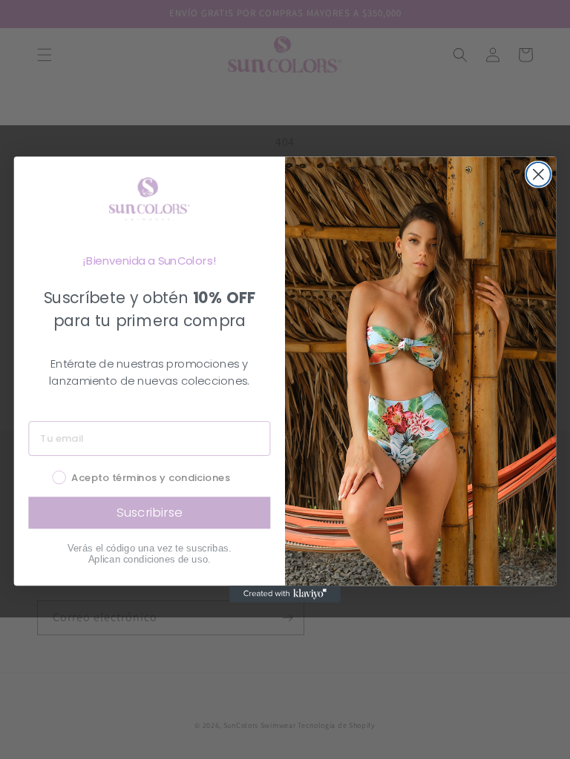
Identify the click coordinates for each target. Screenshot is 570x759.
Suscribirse (149, 512)
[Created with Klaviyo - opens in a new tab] (285, 594)
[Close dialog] (538, 174)
